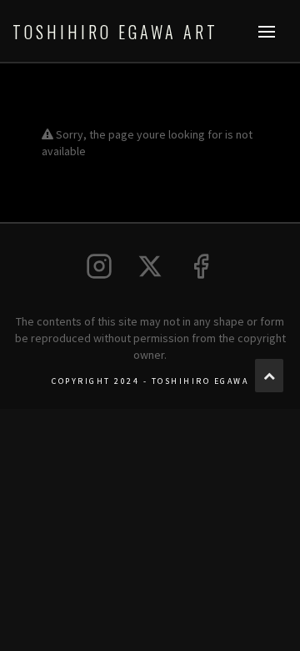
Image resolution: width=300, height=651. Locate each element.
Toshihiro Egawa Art (115, 32)
